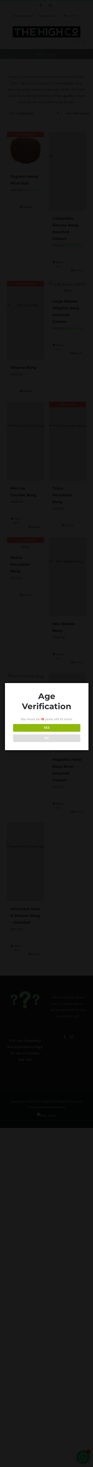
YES (47, 727)
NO (46, 738)
